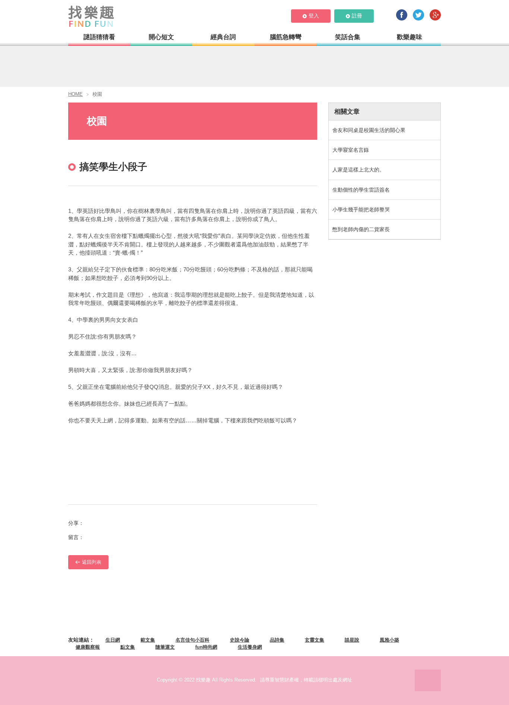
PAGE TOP (428, 680)
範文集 (147, 640)
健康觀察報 (88, 647)
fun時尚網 (206, 647)
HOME (75, 94)
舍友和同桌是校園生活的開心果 (368, 130)
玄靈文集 (314, 640)
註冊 (357, 16)
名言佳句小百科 (192, 640)
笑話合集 (347, 37)
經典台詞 (223, 37)
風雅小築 (389, 640)
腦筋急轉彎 (285, 37)
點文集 (127, 647)
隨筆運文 (165, 647)
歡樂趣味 (409, 37)
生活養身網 (250, 647)
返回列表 (91, 562)
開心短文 (161, 37)
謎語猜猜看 (99, 37)
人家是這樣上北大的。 (358, 170)
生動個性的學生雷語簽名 (361, 190)
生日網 (112, 640)
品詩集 (277, 640)
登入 (314, 16)
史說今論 (239, 640)
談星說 (352, 640)
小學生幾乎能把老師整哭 (361, 210)
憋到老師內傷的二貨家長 (361, 229)
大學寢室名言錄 (350, 150)
